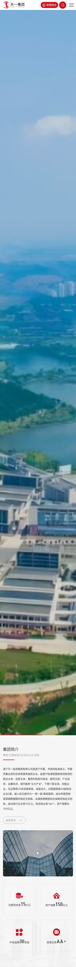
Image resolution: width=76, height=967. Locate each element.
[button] (38, 697)
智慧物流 (51, 4)
